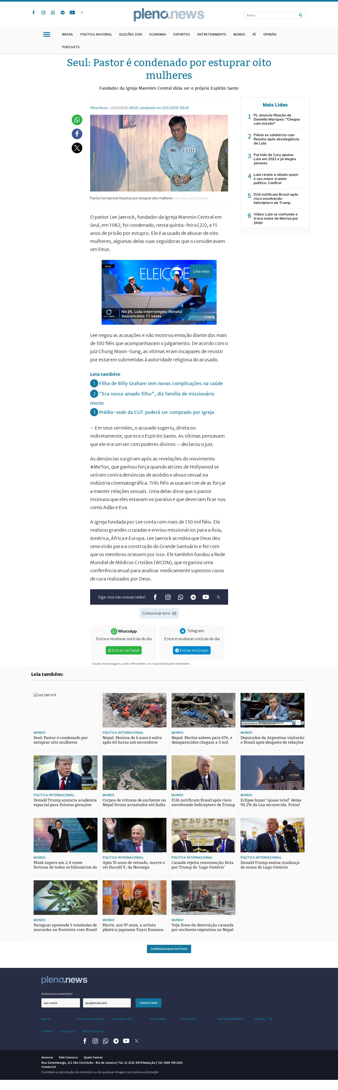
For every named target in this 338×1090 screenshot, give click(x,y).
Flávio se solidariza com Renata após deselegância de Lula (276, 139)
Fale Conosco (68, 1057)
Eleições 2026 (130, 34)
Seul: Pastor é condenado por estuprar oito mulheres (61, 740)
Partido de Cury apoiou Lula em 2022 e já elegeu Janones (275, 159)
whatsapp (53, 12)
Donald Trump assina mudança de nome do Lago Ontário (270, 865)
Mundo (239, 34)
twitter (82, 12)
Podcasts (71, 47)
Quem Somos (93, 1057)
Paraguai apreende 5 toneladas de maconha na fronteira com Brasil (65, 927)
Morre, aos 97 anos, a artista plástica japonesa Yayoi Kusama (133, 927)
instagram (43, 12)
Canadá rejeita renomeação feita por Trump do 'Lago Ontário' (203, 865)
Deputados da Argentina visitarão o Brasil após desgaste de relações (272, 740)
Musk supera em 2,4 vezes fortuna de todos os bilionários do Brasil (65, 867)
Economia (157, 34)
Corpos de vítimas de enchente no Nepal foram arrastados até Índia (134, 802)
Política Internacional (123, 732)
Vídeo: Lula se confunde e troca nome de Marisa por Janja (276, 218)
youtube (72, 12)
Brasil (67, 34)
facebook (33, 12)
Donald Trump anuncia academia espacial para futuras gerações (65, 802)
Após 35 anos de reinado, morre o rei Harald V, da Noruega (134, 865)
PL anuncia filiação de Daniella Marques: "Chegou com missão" (277, 119)
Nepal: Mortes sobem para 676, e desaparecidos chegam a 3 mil (202, 740)
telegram (62, 12)
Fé (254, 34)
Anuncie (47, 1057)
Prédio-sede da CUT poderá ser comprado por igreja (156, 412)
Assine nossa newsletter (57, 994)
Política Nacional (96, 34)
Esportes (181, 34)
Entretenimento (211, 34)
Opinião (269, 34)
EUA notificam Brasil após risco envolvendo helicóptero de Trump (276, 198)
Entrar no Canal (125, 650)
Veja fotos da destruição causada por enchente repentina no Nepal (203, 927)
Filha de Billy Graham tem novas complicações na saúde (161, 383)
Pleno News (169, 14)
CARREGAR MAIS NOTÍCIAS (169, 949)
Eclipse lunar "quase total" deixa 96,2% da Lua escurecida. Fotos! (271, 802)
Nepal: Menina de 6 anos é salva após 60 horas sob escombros (132, 740)
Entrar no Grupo (193, 650)
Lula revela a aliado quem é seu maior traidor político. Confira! (276, 178)
